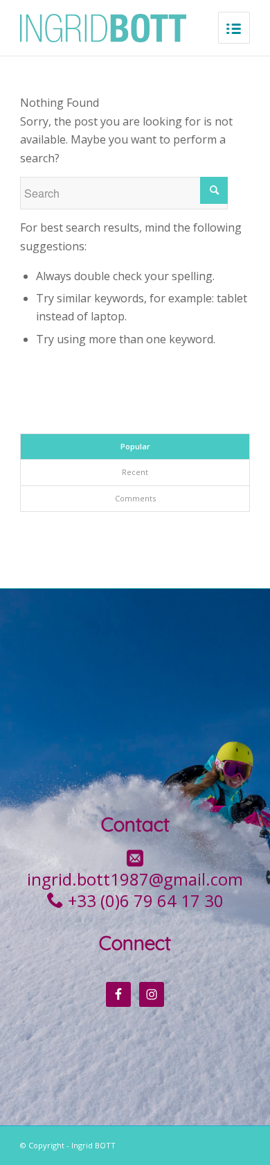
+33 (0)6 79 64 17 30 (146, 900)
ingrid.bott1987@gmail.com (135, 879)
